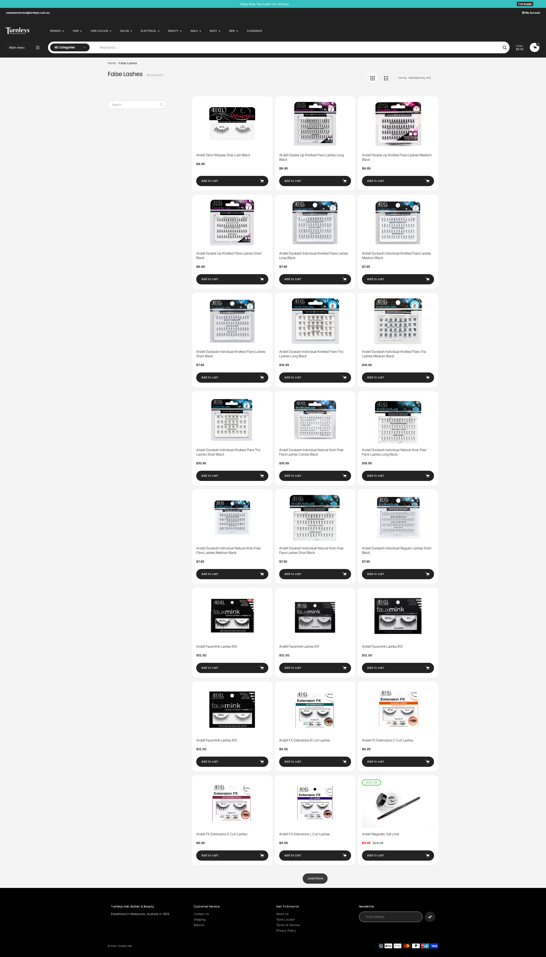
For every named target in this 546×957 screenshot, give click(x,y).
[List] (386, 78)
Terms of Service (288, 925)
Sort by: (402, 77)
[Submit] (430, 917)
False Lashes (128, 63)
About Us (282, 914)
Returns (199, 925)
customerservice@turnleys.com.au (27, 12)
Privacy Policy (286, 930)
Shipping (199, 919)
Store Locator (285, 919)
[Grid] (372, 78)
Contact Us (201, 914)
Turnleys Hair (125, 945)
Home (112, 63)
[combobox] (137, 105)
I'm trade (524, 4)
